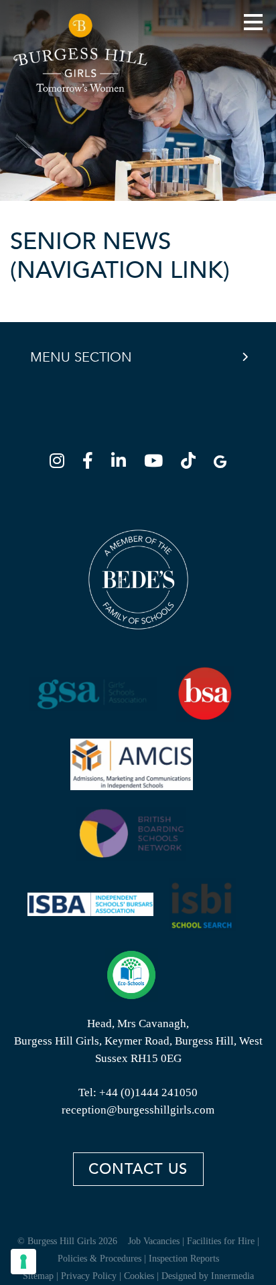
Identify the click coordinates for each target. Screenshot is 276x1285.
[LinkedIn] (122, 463)
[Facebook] (91, 463)
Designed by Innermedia (207, 1276)
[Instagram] (61, 463)
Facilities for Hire (221, 1241)
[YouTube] (157, 463)
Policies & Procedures (99, 1259)
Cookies (139, 1276)
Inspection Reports (184, 1259)
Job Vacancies (154, 1241)
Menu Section (81, 357)
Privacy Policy (89, 1276)
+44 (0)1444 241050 (148, 1092)
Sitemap (38, 1276)
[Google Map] (220, 463)
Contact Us (138, 1169)
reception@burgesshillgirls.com (138, 1110)
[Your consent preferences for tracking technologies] (23, 1261)
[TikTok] (192, 463)
